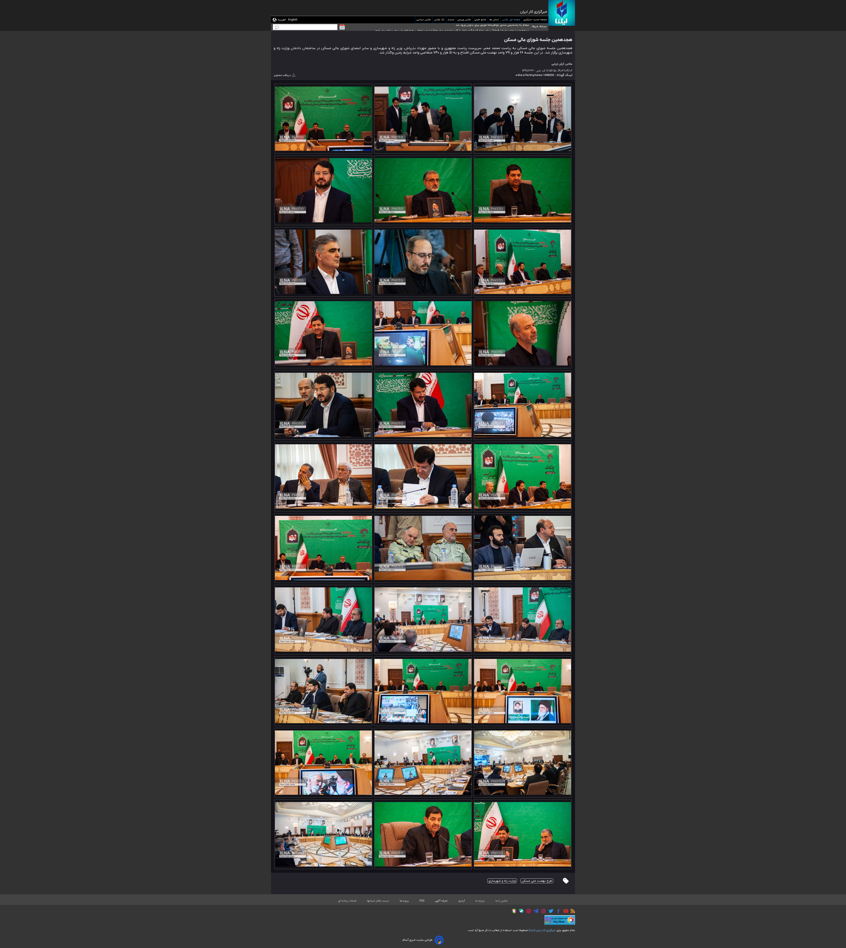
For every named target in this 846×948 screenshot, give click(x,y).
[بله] (520, 911)
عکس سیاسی (423, 19)
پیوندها (404, 901)
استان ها (494, 19)
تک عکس (439, 19)
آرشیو (461, 901)
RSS (421, 901)
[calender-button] (342, 27)
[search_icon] (277, 28)
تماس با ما (501, 901)
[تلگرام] (534, 911)
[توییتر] (549, 911)
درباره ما (480, 901)
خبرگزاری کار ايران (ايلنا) (542, 930)
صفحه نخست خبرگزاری (535, 19)
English (292, 20)
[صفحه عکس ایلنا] (560, 920)
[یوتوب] (564, 911)
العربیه (282, 20)
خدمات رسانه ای (347, 901)
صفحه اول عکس (511, 19)
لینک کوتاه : (563, 75)
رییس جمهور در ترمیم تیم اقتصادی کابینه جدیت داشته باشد (493, 26)
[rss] (571, 912)
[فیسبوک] (557, 911)
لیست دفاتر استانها (378, 901)
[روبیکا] (513, 912)
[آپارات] (527, 912)
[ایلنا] (561, 13)
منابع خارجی (480, 19)
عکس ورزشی (464, 19)
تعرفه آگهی (441, 901)
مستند (451, 19)
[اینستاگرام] (542, 911)
